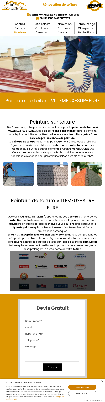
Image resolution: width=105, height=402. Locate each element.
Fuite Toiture (41, 24)
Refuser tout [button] (82, 393)
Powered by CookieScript (93, 401)
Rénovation (64, 24)
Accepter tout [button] (82, 387)
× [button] (102, 381)
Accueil (20, 24)
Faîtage (20, 28)
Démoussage (85, 24)
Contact (64, 32)
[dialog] (52, 390)
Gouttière (41, 28)
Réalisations (85, 32)
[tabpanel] (53, 16)
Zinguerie (63, 28)
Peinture (20, 32)
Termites (42, 32)
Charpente (85, 28)
